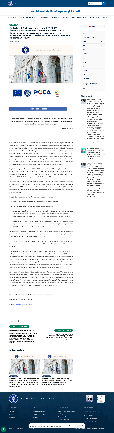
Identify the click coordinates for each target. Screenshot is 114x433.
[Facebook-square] (85, 421)
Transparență (44, 17)
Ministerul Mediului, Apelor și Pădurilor (57, 11)
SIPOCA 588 (13, 24)
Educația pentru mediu (64, 419)
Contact (104, 17)
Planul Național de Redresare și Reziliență (66, 413)
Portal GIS (65, 17)
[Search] (104, 3)
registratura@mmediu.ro (90, 418)
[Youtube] (96, 421)
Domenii (54, 17)
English (93, 26)
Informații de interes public (27, 17)
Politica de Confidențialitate (27, 428)
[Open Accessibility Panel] (3, 429)
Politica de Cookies (14, 428)
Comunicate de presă (39, 411)
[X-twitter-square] (93, 421)
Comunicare (93, 17)
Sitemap (11, 414)
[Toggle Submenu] (102, 41)
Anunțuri (35, 417)
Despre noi (11, 17)
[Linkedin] (90, 421)
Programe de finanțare (79, 17)
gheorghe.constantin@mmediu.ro (23, 304)
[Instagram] (87, 421)
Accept (81, 425)
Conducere (12, 417)
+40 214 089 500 (88, 415)
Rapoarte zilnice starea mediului (42, 414)
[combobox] (95, 3)
